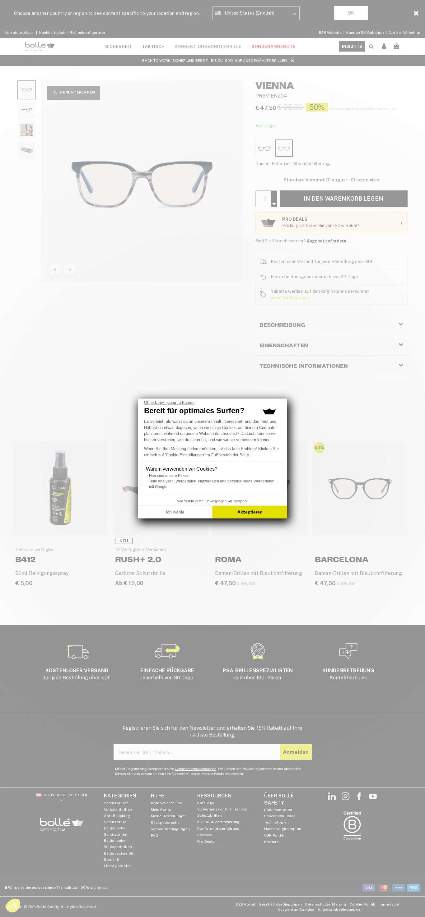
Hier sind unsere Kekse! (169, 475)
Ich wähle (175, 511)
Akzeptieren (250, 511)
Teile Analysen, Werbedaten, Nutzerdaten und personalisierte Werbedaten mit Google (211, 484)
